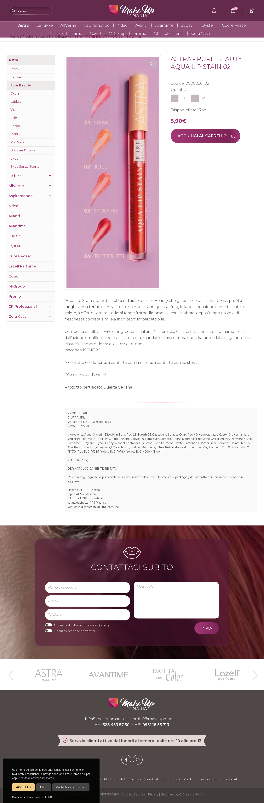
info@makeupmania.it (106, 719)
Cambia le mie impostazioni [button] (71, 787)
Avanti (141, 25)
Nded (122, 25)
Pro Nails (17, 142)
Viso (13, 110)
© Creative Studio (191, 794)
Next (254, 674)
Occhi (14, 93)
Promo (139, 33)
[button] (152, 63)
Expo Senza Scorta (24, 166)
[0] (233, 11)
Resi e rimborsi (157, 779)
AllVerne (68, 25)
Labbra (15, 101)
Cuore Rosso (234, 25)
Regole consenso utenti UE (40, 797)
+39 (112, 724)
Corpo (15, 126)
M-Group (117, 33)
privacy (105, 625)
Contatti (231, 779)
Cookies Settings (133, 794)
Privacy (153, 794)
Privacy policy (18, 797)
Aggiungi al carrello (202, 135)
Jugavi (187, 25)
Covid (95, 33)
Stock (14, 69)
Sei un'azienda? (183, 779)
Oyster (208, 25)
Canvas (15, 77)
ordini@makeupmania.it (156, 719)
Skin (13, 118)
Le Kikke (45, 25)
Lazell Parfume (68, 33)
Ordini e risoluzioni (129, 779)
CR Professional (169, 33)
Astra (23, 25)
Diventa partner (209, 779)
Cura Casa (200, 33)
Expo (14, 158)
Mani (14, 134)
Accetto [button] (23, 787)
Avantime (164, 25)
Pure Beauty (20, 85)
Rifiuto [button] (43, 787)
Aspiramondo (97, 25)
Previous (10, 674)
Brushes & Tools (22, 150)
